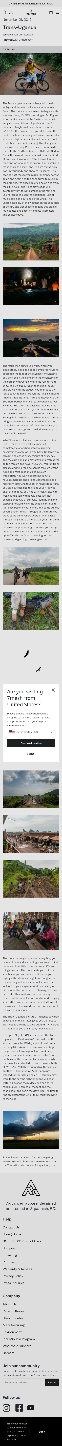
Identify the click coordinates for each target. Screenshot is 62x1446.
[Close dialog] (53, 690)
